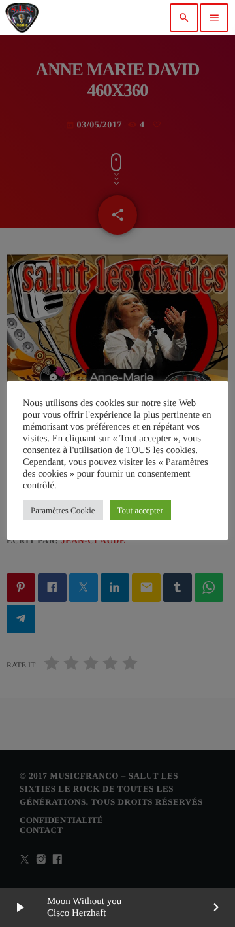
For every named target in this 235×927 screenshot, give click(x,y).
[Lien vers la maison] (22, 18)
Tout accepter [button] (140, 510)
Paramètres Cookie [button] (63, 510)
